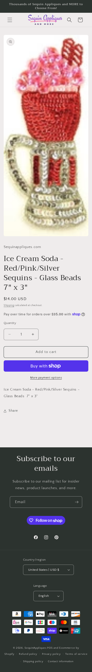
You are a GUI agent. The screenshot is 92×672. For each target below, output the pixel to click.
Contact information (60, 661)
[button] (9, 20)
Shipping (9, 305)
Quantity (10, 323)
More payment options (46, 377)
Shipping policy (33, 661)
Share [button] (13, 411)
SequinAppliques (36, 647)
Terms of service (76, 654)
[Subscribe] (76, 502)
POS (50, 647)
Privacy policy (51, 654)
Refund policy (28, 654)
